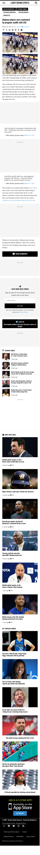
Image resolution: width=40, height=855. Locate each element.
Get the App (20, 813)
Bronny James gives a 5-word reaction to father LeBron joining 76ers (21, 390)
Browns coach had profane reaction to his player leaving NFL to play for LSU (21, 382)
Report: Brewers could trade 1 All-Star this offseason (17, 492)
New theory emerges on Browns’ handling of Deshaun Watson (19, 364)
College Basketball (9, 9)
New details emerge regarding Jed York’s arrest (20, 738)
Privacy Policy (23, 312)
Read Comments (21, 253)
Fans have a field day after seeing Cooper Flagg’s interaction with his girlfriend (14, 654)
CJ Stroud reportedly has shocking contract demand (20, 792)
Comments (26, 27)
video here (32, 188)
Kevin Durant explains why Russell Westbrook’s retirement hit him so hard (14, 522)
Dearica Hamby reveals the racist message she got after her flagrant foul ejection (22, 373)
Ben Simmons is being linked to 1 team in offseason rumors (19, 355)
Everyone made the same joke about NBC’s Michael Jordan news (12, 554)
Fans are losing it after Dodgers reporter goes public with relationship (13, 683)
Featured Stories (22, 9)
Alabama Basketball (10, 12)
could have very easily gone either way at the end (18, 200)
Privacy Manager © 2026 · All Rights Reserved (14, 823)
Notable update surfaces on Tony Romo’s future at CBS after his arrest (13, 461)
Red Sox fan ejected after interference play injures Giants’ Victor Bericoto (13, 765)
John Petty (7, 15)
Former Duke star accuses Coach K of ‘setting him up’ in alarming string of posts (15, 711)
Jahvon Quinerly (24, 12)
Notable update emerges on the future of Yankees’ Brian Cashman (12, 586)
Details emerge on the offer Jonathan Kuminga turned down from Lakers (13, 618)
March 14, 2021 (29, 135)
